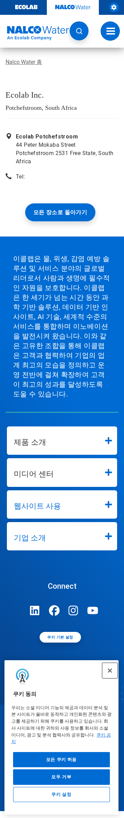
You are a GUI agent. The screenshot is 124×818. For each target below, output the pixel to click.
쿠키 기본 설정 (60, 637)
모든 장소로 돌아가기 (60, 212)
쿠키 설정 (61, 794)
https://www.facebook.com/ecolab (54, 610)
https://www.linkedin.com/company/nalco (35, 610)
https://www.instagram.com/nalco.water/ (73, 610)
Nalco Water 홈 (24, 62)
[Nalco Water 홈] (34, 33)
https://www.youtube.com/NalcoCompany (93, 610)
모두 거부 (61, 776)
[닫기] (109, 670)
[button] (79, 30)
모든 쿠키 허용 (61, 759)
